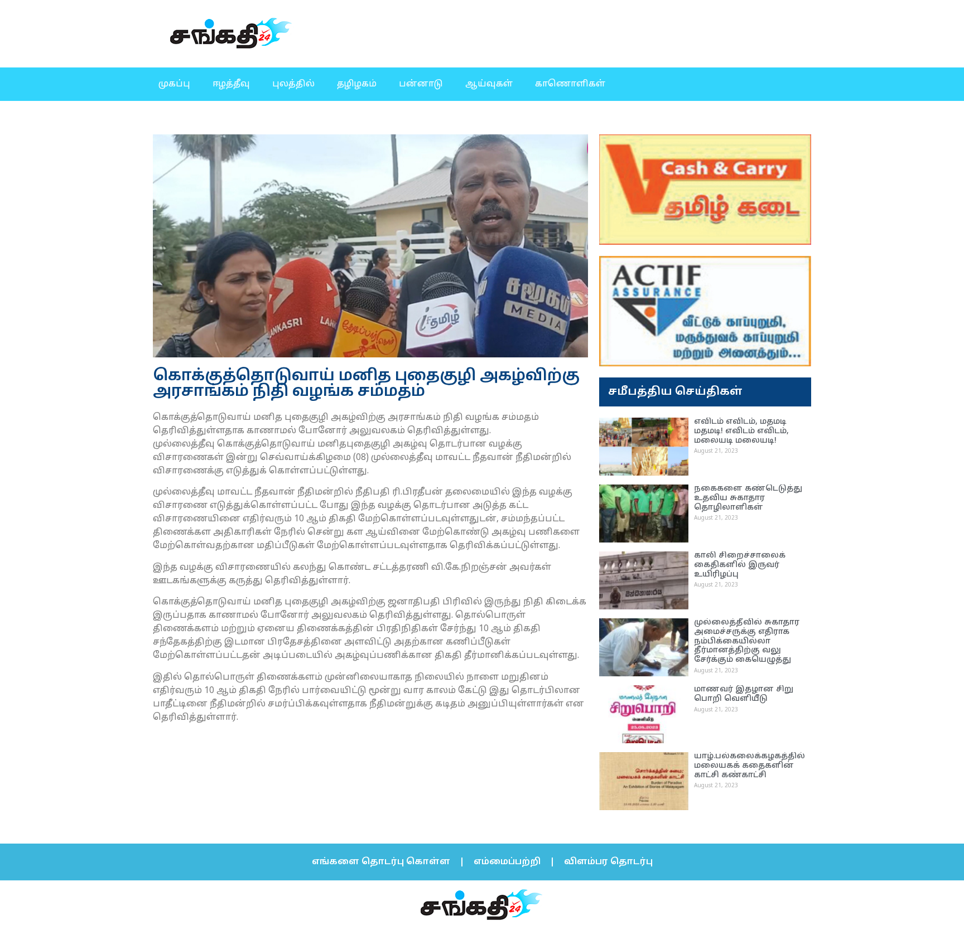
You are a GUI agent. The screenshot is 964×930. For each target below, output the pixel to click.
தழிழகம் (357, 84)
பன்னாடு (421, 84)
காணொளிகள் (570, 84)
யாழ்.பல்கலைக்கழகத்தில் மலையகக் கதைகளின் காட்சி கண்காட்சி (749, 766)
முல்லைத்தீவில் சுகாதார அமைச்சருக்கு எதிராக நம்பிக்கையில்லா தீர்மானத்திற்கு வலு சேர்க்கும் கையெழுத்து (746, 641)
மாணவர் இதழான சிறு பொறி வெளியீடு (743, 694)
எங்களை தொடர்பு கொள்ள (381, 862)
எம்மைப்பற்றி (507, 862)
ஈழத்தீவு (231, 84)
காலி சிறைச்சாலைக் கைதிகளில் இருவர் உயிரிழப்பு (739, 565)
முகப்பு (174, 84)
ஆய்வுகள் (489, 84)
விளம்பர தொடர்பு (608, 862)
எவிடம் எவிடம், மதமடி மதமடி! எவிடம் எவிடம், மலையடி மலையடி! (741, 431)
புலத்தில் (293, 84)
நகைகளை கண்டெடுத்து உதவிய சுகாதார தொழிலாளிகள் (748, 498)
